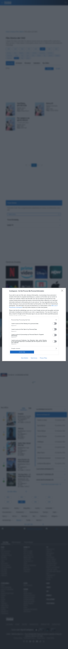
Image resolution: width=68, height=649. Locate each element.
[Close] (62, 291)
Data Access (34, 358)
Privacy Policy (43, 358)
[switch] (54, 323)
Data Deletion (24, 358)
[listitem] (34, 320)
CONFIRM (22, 352)
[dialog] (34, 324)
